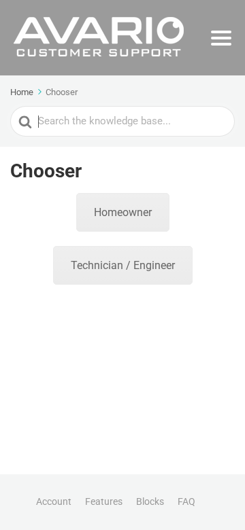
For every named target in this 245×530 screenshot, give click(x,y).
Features (103, 501)
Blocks (150, 501)
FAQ (186, 501)
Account (53, 501)
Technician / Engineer (123, 265)
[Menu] (221, 38)
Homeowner (123, 212)
